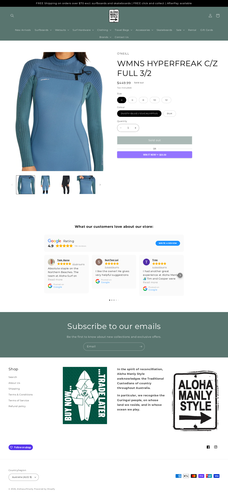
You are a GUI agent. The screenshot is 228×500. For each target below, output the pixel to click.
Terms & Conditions (21, 394)
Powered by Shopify (44, 489)
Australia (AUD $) (22, 477)
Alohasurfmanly (25, 489)
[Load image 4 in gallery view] (86, 185)
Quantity (122, 121)
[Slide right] (100, 184)
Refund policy (17, 406)
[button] (12, 15)
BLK (171, 114)
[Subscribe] (141, 347)
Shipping (14, 388)
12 (168, 100)
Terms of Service (19, 400)
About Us (14, 382)
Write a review (168, 243)
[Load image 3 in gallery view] (66, 185)
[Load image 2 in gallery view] (45, 185)
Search (13, 377)
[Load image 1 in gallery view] (25, 185)
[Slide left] (12, 184)
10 (156, 100)
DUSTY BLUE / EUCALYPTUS (141, 114)
